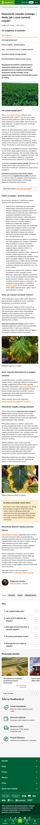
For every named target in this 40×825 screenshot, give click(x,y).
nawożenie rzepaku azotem (27, 386)
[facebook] (11, 818)
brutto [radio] (31, 2)
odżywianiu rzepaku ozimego (24, 572)
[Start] (20, 820)
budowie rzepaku (11, 285)
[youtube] (20, 818)
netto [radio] (36, 2)
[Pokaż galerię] (20, 94)
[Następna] (36, 693)
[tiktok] (15, 818)
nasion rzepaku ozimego (13, 115)
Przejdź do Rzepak (8, 693)
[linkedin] (25, 818)
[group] (33, 2)
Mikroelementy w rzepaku (10, 535)
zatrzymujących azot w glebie (11, 401)
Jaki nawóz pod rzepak (23, 188)
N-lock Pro (27, 401)
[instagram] (29, 818)
